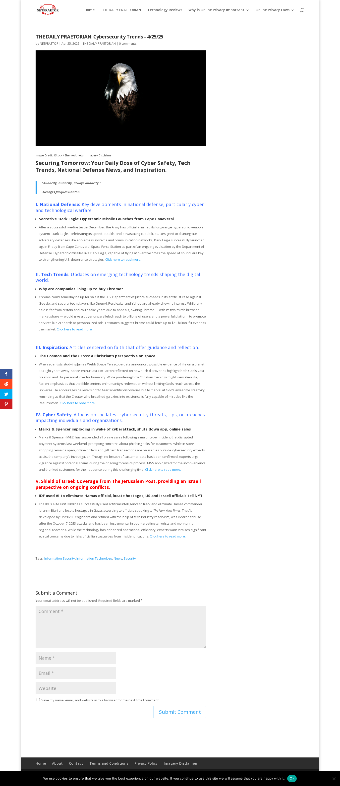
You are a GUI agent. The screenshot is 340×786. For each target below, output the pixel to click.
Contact (76, 763)
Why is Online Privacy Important (216, 10)
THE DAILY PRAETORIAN (121, 10)
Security (130, 558)
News (118, 558)
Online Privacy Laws (272, 10)
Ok (292, 778)
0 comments (127, 43)
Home (89, 10)
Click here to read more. (123, 259)
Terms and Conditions (108, 763)
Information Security (59, 558)
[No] (333, 778)
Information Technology (94, 558)
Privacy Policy (146, 763)
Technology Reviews (164, 10)
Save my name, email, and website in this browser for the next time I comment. (100, 700)
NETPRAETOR (49, 43)
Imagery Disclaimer (100, 155)
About (57, 763)
